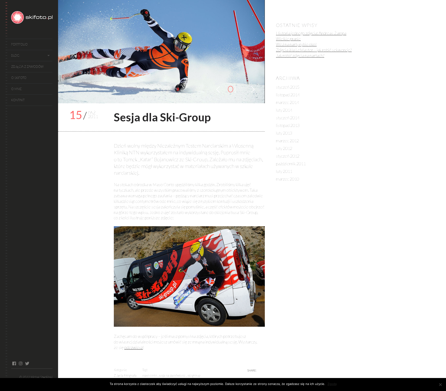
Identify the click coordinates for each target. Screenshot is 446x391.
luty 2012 (284, 148)
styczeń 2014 (287, 117)
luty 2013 (284, 133)
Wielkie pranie (288, 38)
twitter (27, 363)
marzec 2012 (287, 140)
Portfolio (19, 44)
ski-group (194, 375)
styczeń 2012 (287, 155)
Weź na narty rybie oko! (296, 44)
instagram (20, 363)
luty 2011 (284, 171)
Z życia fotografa (125, 375)
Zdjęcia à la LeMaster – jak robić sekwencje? (314, 49)
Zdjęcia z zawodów (27, 66)
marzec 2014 (287, 102)
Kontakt (18, 100)
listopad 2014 (288, 94)
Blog (15, 55)
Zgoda (332, 384)
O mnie (16, 89)
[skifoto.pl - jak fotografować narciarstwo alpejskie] (31, 18)
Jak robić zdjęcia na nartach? (300, 55)
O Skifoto (18, 78)
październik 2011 (291, 163)
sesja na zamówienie (172, 375)
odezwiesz (133, 347)
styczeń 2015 (287, 87)
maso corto (150, 375)
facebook (14, 363)
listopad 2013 (288, 125)
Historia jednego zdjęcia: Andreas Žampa (311, 33)
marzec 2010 (287, 178)
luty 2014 (284, 110)
